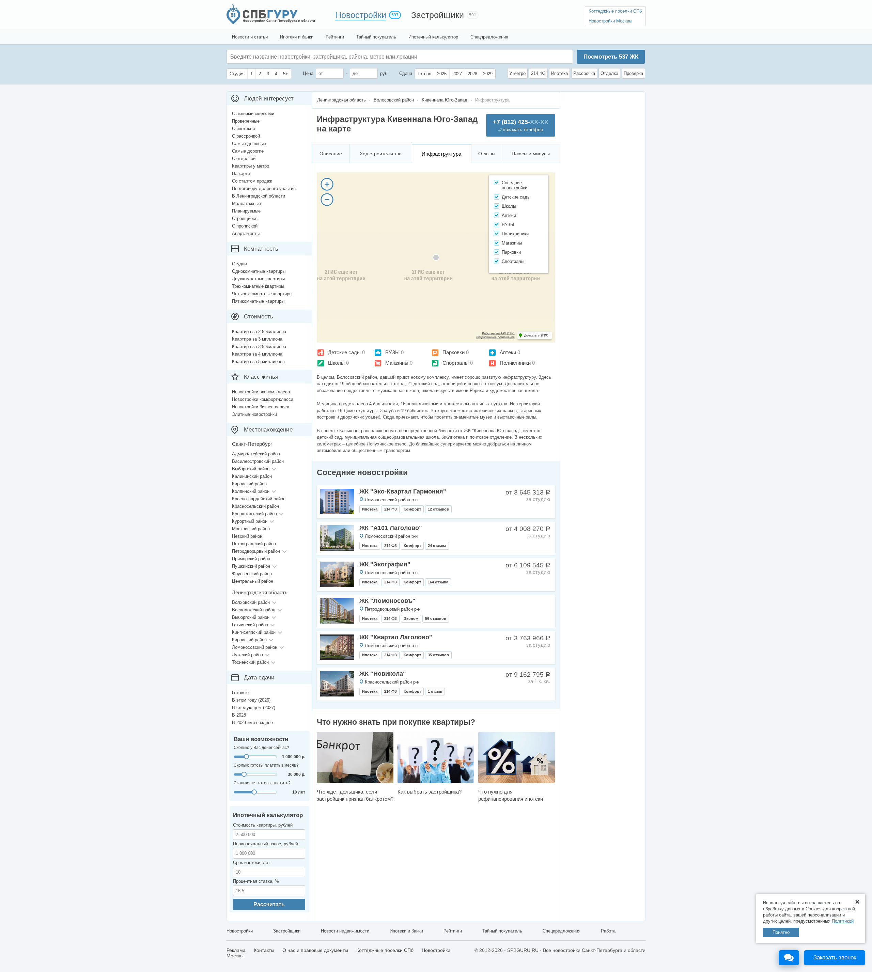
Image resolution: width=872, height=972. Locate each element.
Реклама (236, 950)
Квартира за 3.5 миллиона (259, 346)
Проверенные (246, 121)
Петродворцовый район (256, 551)
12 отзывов (438, 509)
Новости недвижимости (345, 931)
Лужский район (247, 654)
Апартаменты (246, 233)
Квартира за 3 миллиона (257, 339)
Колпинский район (250, 491)
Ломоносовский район (254, 647)
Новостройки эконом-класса (261, 391)
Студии (239, 263)
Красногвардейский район (258, 498)
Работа (608, 931)
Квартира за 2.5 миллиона (259, 331)
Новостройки (360, 15)
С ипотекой (243, 128)
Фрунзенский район (252, 573)
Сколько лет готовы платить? (262, 783)
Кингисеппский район (254, 632)
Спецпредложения (489, 37)
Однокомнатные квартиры (258, 271)
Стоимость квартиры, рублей (263, 825)
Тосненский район (250, 662)
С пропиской (245, 226)
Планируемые (246, 211)
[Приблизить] (327, 184)
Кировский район (249, 483)
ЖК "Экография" (384, 564)
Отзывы (486, 153)
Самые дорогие (248, 151)
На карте (241, 173)
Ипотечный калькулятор (433, 37)
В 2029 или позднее (252, 722)
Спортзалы (455, 363)
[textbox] (332, 56)
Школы (336, 363)
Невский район (247, 536)
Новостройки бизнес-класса (260, 406)
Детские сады (344, 352)
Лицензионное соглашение (495, 337)
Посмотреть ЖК (610, 56)
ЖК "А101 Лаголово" (390, 527)
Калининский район (252, 476)
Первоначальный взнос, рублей (265, 843)
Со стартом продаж (252, 181)
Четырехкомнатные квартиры (262, 293)
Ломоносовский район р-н (391, 499)
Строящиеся (245, 218)
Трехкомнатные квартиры (258, 286)
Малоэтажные (246, 203)
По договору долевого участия (264, 188)
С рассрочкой (246, 136)
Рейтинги (335, 37)
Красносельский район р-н (392, 682)
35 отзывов (438, 655)
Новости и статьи (250, 37)
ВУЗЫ (392, 352)
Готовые (240, 692)
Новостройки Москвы (610, 20)
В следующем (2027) (253, 707)
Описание (331, 153)
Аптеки (508, 352)
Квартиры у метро (250, 166)
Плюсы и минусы (531, 153)
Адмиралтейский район (256, 453)
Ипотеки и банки (296, 37)
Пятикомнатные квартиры (258, 301)
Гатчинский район (250, 624)
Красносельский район (255, 506)
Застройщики (437, 15)
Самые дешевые (249, 143)
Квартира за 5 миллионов (258, 361)
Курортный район (249, 521)
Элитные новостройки (254, 414)
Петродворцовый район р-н (392, 609)
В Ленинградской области (258, 196)
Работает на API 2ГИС (498, 333)
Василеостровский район (258, 461)
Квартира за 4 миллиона (257, 354)
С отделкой (243, 158)
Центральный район (252, 581)
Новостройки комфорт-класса (262, 399)
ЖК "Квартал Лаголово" (395, 637)
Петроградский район (254, 543)
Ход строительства (381, 153)
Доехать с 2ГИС (536, 335)
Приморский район (251, 558)
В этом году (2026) (251, 700)
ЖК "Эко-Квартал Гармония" (402, 491)
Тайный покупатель (376, 37)
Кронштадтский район (254, 513)
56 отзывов (435, 618)
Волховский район (251, 602)
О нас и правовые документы (315, 950)
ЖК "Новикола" (382, 673)
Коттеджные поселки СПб (615, 11)
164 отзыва (438, 582)
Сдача (405, 73)
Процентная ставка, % (256, 881)
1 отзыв (435, 691)
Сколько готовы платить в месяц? (266, 765)
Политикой (843, 921)
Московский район (251, 528)
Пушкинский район (251, 566)
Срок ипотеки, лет (251, 862)
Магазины (396, 363)
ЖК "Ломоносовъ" (387, 600)
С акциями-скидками (253, 113)
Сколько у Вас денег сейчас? (261, 747)
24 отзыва (437, 546)
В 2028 (239, 715)
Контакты (264, 950)
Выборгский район (250, 468)
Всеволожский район (253, 609)
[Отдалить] (327, 199)
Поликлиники (515, 363)
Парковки (453, 352)
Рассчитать (269, 904)
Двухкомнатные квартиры (258, 278)
